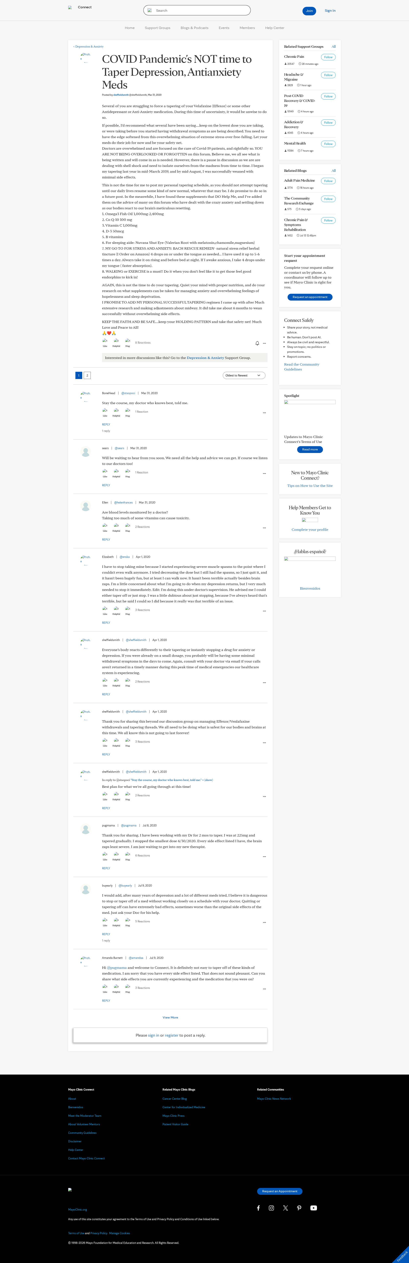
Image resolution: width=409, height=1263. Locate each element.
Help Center (274, 27)
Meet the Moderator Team (84, 1115)
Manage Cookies (119, 1233)
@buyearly (125, 885)
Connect (84, 7)
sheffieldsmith (130, 94)
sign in (153, 1035)
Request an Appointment (279, 1191)
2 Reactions (142, 526)
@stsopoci (128, 393)
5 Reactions (142, 921)
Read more (310, 449)
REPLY (106, 424)
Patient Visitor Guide (175, 1124)
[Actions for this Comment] (264, 413)
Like (105, 345)
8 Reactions (143, 342)
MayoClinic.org (77, 1209)
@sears (119, 448)
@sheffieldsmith (136, 640)
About (72, 1098)
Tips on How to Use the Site (310, 485)
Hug (127, 345)
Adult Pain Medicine (299, 180)
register (172, 1035)
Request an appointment (310, 297)
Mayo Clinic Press (173, 1115)
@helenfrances (123, 502)
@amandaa (136, 957)
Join (309, 10)
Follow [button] (328, 57)
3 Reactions (142, 610)
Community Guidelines (82, 1132)
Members (247, 27)
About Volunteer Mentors (84, 1124)
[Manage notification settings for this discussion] (257, 343)
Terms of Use (76, 1233)
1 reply (106, 431)
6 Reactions (142, 855)
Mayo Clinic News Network (274, 1098)
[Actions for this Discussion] (264, 343)
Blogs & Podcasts (195, 27)
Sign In (330, 10)
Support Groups (157, 27)
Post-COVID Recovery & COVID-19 (299, 100)
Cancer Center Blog (175, 1098)
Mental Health (295, 143)
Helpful (116, 345)
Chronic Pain (294, 56)
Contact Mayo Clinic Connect (86, 1158)
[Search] (148, 10)
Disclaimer (75, 1141)
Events (224, 27)
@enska (125, 556)
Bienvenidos (310, 588)
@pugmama (129, 825)
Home (130, 27)
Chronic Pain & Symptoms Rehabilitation (296, 224)
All (334, 46)
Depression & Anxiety (88, 46)
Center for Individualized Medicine (184, 1107)
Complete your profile (310, 529)
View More (170, 1017)
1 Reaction (141, 411)
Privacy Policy (98, 1233)
